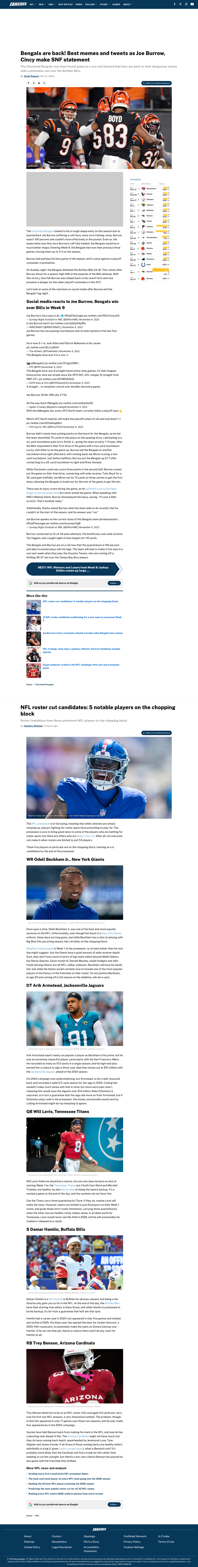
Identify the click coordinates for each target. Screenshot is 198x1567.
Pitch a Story (91, 1541)
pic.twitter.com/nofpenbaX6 (76, 403)
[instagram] (186, 4)
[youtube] (192, 4)
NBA (51, 4)
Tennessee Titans (64, 1185)
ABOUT (126, 4)
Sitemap (29, 1541)
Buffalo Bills (112, 1303)
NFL (32, 4)
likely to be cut (86, 835)
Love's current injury (71, 1448)
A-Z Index (164, 1536)
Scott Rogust (31, 76)
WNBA (79, 4)
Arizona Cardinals (78, 1436)
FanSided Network (135, 1536)
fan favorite (56, 1299)
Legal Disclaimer (62, 1547)
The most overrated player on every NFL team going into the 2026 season (69, 1478)
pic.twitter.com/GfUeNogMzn (44, 423)
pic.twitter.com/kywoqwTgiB (63, 523)
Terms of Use (166, 1541)
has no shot (68, 1189)
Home (29, 684)
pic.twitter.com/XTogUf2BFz (61, 363)
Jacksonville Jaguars (43, 1071)
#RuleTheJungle (73, 315)
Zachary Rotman (33, 726)
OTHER (103, 4)
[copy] (44, 83)
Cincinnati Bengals (43, 231)
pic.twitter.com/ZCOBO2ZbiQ (56, 379)
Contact (57, 1536)
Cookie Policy (32, 1547)
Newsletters (59, 1541)
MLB (41, 4)
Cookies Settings (134, 1547)
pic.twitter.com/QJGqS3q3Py (68, 323)
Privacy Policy (132, 1541)
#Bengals (52, 403)
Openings (89, 1536)
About (28, 1536)
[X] (180, 4)
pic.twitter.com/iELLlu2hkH (42, 347)
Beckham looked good (39, 948)
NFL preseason (41, 823)
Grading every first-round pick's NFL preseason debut (58, 1473)
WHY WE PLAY (65, 4)
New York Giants (111, 933)
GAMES (116, 4)
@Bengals (37, 363)
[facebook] (174, 4)
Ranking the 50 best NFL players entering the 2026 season (61, 1483)
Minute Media (19, 1559)
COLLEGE (90, 4)
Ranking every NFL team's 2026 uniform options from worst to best (65, 1493)
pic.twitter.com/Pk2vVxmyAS (101, 315)
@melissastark (108, 519)
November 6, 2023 (89, 319)
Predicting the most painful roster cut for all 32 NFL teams (61, 1488)
